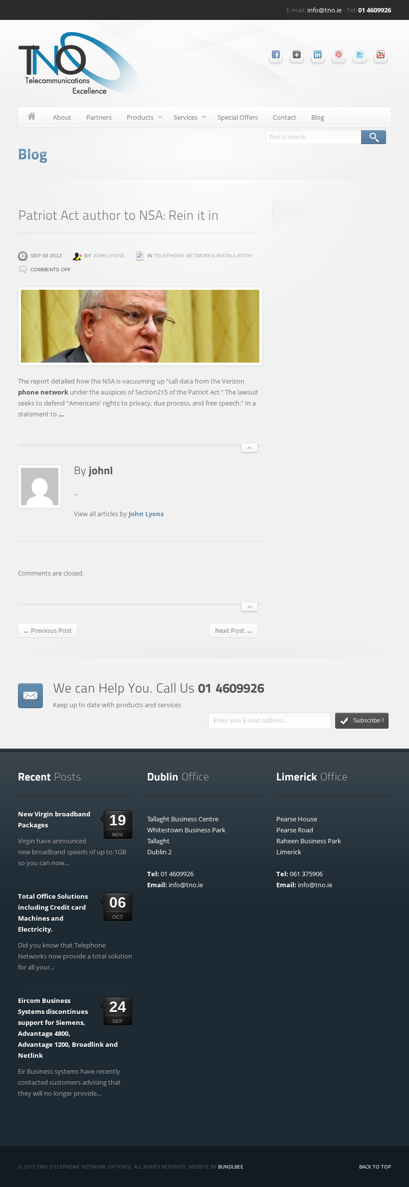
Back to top (375, 1166)
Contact (284, 117)
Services (182, 119)
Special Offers (237, 117)
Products (136, 119)
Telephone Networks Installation (203, 255)
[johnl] (101, 469)
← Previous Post (47, 630)
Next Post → (233, 630)
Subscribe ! (368, 720)
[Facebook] (276, 54)
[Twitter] (360, 54)
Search (373, 137)
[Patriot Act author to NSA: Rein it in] (140, 326)
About (62, 117)
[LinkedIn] (318, 54)
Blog (317, 117)
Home (31, 117)
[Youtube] (381, 54)
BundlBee (230, 1166)
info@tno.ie (324, 9)
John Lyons (109, 255)
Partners (99, 117)
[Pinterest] (339, 54)
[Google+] (297, 54)
